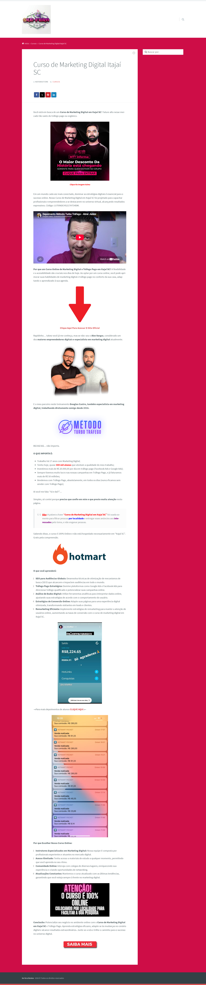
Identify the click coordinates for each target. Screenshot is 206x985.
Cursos (56, 81)
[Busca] (181, 16)
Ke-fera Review (28, 978)
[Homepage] (36, 19)
